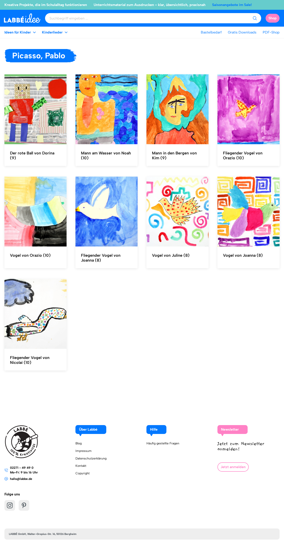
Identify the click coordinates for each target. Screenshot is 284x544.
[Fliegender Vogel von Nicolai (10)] (35, 314)
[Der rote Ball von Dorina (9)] (35, 109)
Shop (272, 18)
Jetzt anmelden (233, 467)
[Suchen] (254, 18)
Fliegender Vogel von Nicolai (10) (29, 360)
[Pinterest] (24, 505)
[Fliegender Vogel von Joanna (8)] (106, 211)
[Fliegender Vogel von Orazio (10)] (248, 109)
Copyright (82, 473)
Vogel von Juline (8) (170, 255)
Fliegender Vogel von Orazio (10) (242, 155)
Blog (78, 443)
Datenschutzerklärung (90, 458)
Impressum (83, 451)
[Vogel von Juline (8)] (177, 211)
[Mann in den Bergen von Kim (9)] (177, 109)
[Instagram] (9, 505)
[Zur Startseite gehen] (22, 18)
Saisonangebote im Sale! (232, 5)
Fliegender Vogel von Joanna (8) (100, 258)
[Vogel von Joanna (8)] (248, 211)
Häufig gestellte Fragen (162, 443)
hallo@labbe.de (21, 479)
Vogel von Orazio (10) (30, 255)
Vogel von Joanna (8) (243, 255)
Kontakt (80, 466)
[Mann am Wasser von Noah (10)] (106, 109)
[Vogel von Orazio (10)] (35, 211)
